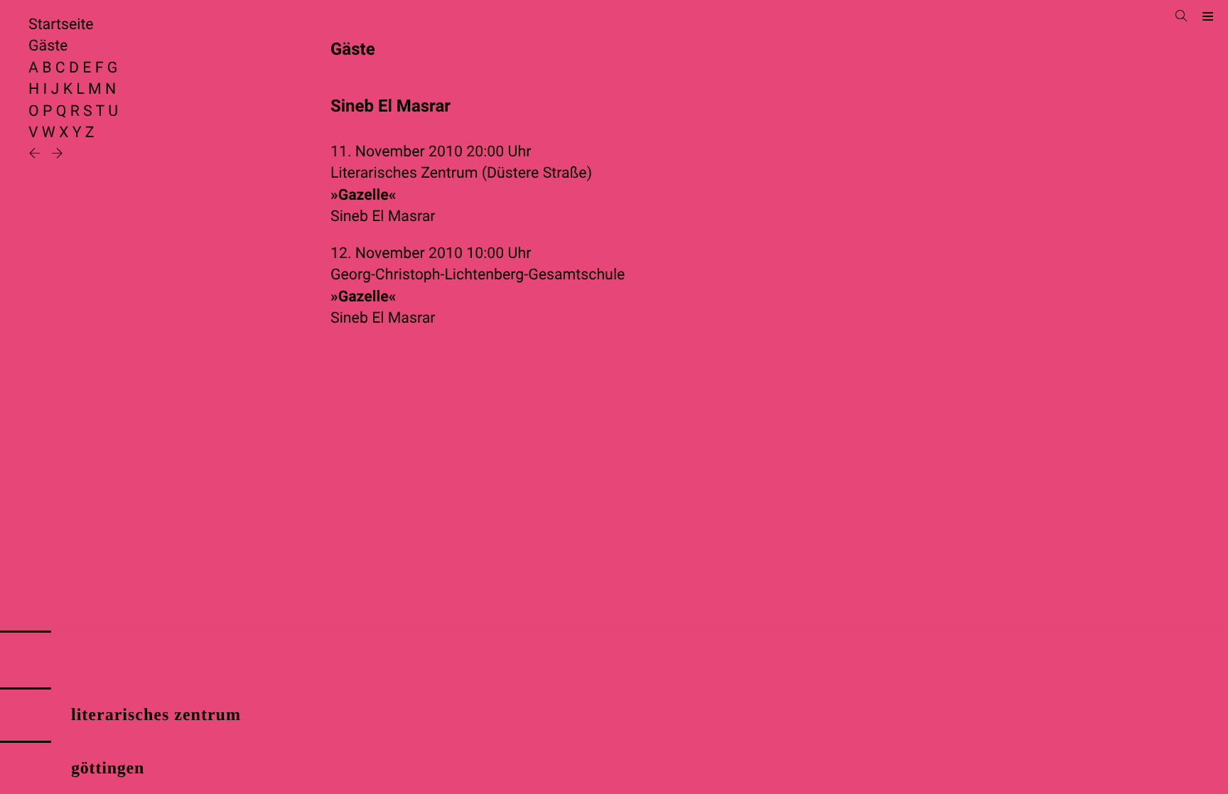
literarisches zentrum (156, 715)
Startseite (61, 24)
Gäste (48, 46)
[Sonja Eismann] (36, 154)
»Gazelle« (363, 195)
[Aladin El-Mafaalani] (57, 154)
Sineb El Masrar (383, 216)
